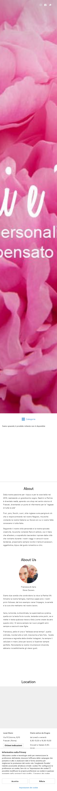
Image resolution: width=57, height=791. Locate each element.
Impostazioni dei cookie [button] (28, 787)
